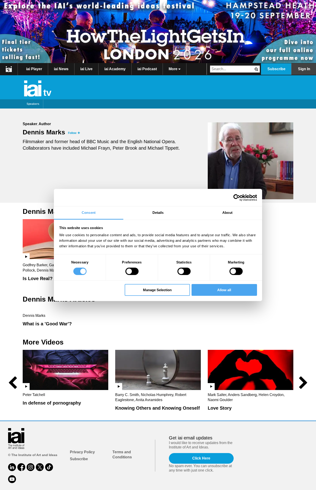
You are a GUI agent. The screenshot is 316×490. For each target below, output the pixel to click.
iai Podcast (147, 69)
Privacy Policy (82, 452)
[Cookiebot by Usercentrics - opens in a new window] (237, 197)
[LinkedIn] (12, 467)
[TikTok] (49, 467)
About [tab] (227, 213)
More (173, 69)
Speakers (33, 104)
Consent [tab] (89, 213)
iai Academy (115, 69)
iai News (61, 69)
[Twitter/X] (40, 467)
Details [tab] (158, 213)
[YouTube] (12, 479)
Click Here (201, 458)
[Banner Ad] (158, 31)
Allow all (224, 290)
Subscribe (276, 69)
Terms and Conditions (122, 454)
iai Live (86, 69)
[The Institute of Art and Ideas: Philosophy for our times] (9, 69)
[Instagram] (30, 467)
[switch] (132, 271)
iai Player (34, 69)
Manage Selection (157, 290)
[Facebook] (21, 467)
